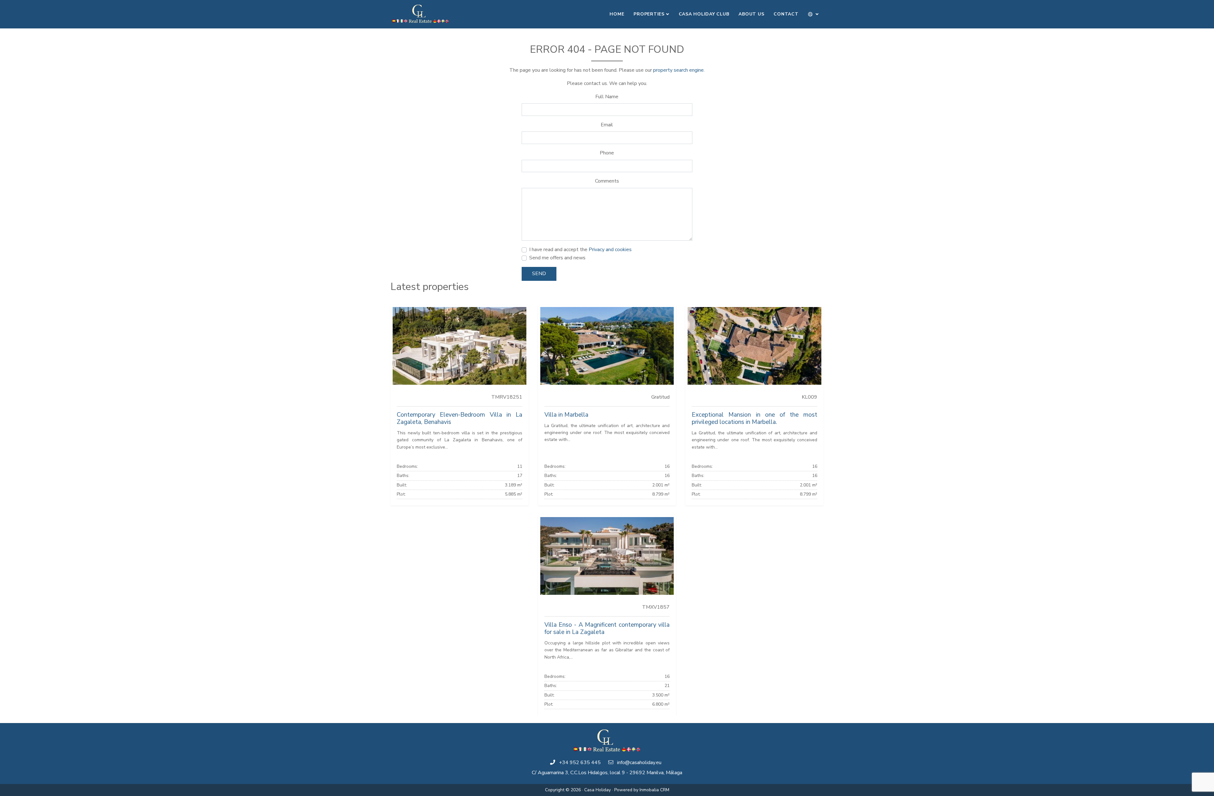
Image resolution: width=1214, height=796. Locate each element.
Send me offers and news (557, 257)
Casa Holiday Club (704, 14)
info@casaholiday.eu (639, 762)
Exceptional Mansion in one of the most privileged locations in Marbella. (754, 418)
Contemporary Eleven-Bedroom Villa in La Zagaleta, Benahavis (459, 418)
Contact (786, 14)
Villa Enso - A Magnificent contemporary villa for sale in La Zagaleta (607, 628)
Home (617, 14)
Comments (607, 181)
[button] (813, 14)
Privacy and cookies (610, 249)
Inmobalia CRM (654, 790)
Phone (607, 152)
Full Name (606, 96)
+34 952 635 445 (580, 762)
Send (539, 273)
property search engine (678, 70)
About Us (751, 14)
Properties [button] (649, 14)
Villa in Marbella (566, 415)
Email (607, 124)
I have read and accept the (580, 249)
